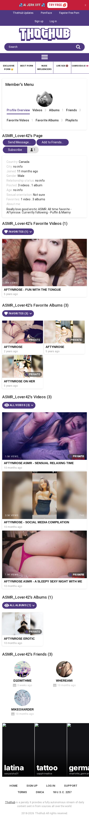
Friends (73, 110)
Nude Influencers (44, 67)
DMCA (40, 792)
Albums (56, 110)
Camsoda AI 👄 (80, 66)
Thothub (40, 813)
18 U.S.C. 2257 (62, 792)
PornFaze (46, 12)
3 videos (23, 185)
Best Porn (26, 66)
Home (13, 785)
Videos (39, 110)
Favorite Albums (49, 120)
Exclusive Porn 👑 (8, 67)
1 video (25, 199)
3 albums (38, 199)
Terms (22, 792)
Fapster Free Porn (69, 12)
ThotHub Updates (23, 12)
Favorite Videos (20, 120)
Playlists (71, 120)
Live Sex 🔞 (62, 66)
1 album (36, 185)
